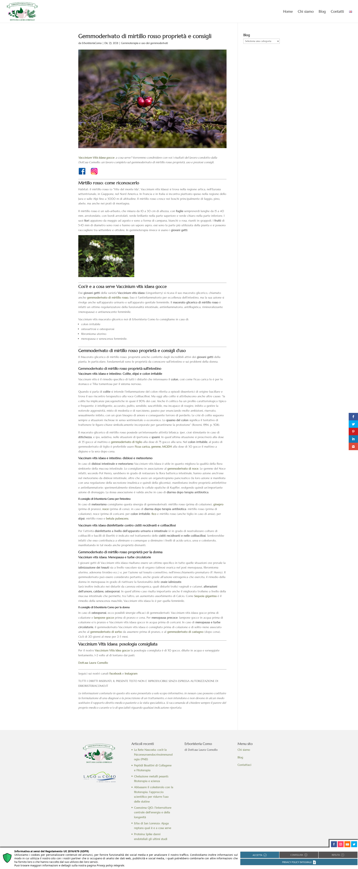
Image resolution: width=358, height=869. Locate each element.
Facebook (115, 673)
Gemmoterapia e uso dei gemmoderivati (144, 43)
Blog (322, 12)
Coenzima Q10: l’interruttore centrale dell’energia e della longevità (152, 812)
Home (288, 12)
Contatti (337, 12)
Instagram (131, 673)
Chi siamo (306, 12)
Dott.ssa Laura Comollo (93, 662)
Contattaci (245, 765)
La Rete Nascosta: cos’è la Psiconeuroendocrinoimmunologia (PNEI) (153, 754)
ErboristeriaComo (92, 43)
